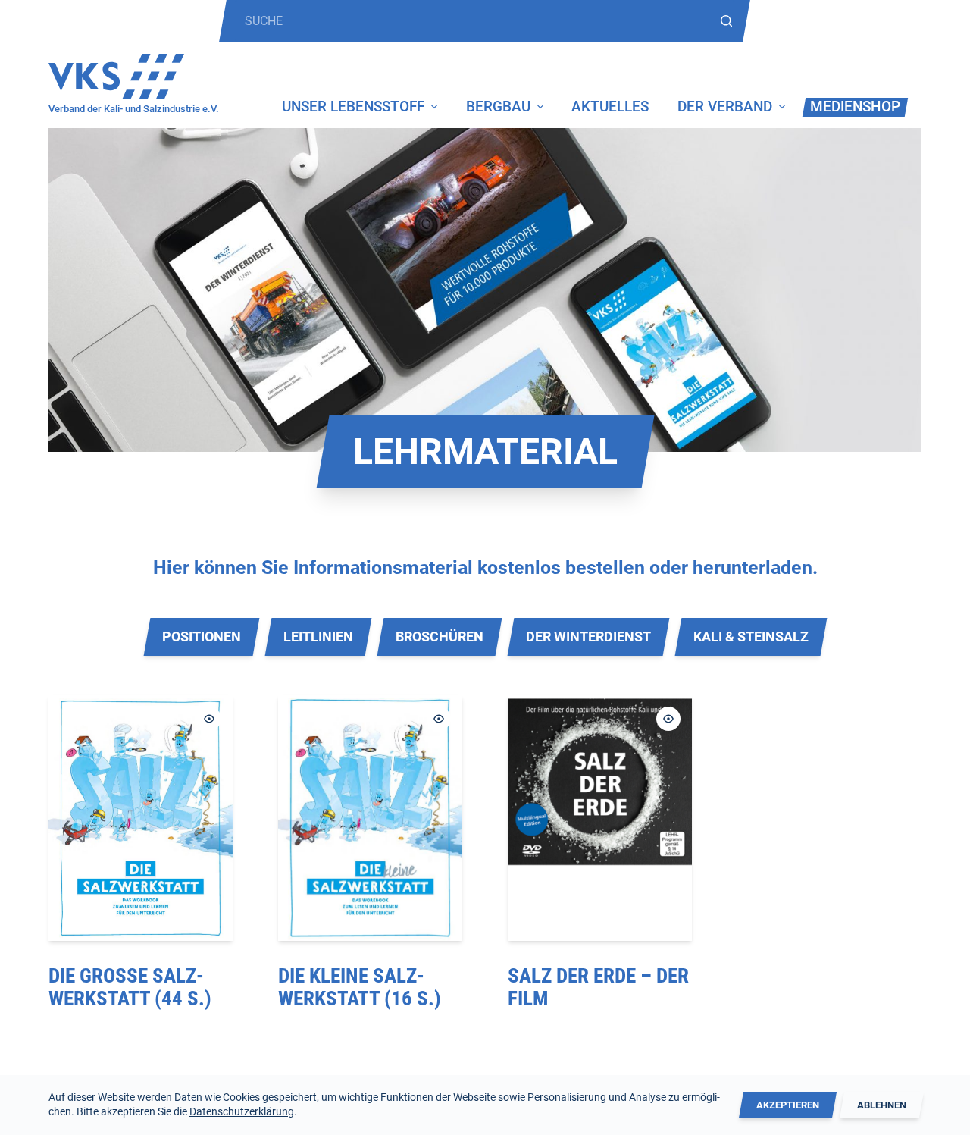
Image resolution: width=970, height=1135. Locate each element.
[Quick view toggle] (209, 719)
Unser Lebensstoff (353, 106)
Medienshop (855, 106)
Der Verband (724, 106)
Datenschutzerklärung (241, 1111)
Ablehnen (881, 1105)
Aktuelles (610, 106)
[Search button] (726, 21)
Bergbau (498, 106)
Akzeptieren (787, 1105)
